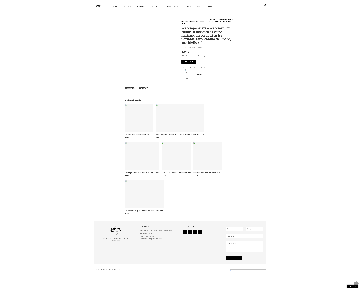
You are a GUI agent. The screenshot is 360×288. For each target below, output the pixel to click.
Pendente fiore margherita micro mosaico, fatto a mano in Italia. (144, 211)
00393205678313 (150, 236)
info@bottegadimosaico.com (153, 239)
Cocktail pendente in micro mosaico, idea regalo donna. (142, 173)
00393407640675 (148, 233)
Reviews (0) (143, 88)
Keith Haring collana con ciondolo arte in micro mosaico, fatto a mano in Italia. (180, 135)
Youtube (190, 232)
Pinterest (195, 232)
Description (130, 88)
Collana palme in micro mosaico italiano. (137, 135)
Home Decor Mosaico (199, 19)
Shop (189, 19)
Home (183, 19)
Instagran (200, 232)
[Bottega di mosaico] (98, 6)
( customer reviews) (195, 47)
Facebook (185, 232)
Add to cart (188, 62)
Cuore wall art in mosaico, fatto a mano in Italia (176, 173)
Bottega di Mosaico (105, 269)
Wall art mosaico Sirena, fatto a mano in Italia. (208, 173)
